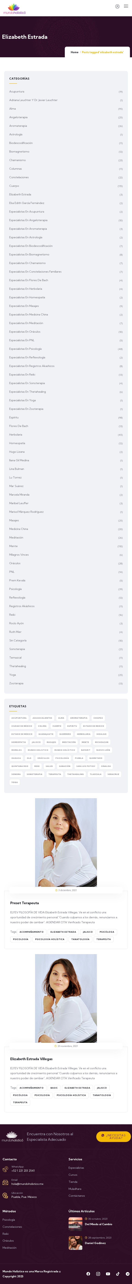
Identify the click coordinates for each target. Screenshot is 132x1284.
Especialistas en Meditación (26, 323)
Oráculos (14, 563)
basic (54, 1088)
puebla (79, 758)
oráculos (43, 758)
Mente (13, 546)
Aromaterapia (18, 125)
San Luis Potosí (85, 766)
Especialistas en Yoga (22, 400)
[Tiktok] (118, 1274)
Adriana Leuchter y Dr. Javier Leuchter (33, 100)
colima (42, 726)
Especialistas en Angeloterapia (28, 220)
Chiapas (98, 718)
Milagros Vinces (19, 554)
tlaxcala (96, 774)
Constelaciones (19, 177)
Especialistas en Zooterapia (26, 409)
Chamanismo (17, 160)
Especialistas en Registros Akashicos (31, 366)
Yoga (12, 674)
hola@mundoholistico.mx (27, 1184)
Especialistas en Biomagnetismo (29, 254)
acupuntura (19, 718)
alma (61, 718)
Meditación (16, 537)
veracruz (113, 774)
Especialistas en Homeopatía (27, 297)
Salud (49, 766)
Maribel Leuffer (19, 503)
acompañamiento (32, 932)
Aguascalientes (42, 718)
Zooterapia (16, 683)
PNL (11, 571)
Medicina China (18, 529)
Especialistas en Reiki (22, 374)
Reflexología (17, 597)
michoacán (101, 742)
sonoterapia (34, 774)
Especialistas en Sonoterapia (27, 383)
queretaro (95, 758)
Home (75, 52)
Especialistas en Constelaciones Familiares (35, 271)
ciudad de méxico (22, 726)
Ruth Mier (15, 632)
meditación (69, 742)
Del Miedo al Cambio (98, 1224)
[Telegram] (127, 1274)
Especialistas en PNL (21, 340)
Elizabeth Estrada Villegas (31, 1059)
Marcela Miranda (19, 494)
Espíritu (14, 417)
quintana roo (20, 766)
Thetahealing (17, 666)
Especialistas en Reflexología (27, 357)
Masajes (14, 520)
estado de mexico (93, 726)
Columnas (15, 168)
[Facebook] (88, 1274)
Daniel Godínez (95, 1243)
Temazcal (15, 657)
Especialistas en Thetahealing (27, 391)
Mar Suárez (16, 486)
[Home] (12, 1136)
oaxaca (16, 758)
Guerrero (65, 734)
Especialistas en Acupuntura (26, 211)
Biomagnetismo (19, 151)
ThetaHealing (75, 774)
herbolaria (84, 734)
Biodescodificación (21, 143)
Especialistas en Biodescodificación (31, 246)
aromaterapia (78, 718)
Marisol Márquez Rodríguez (26, 511)
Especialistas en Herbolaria (25, 288)
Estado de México (22, 734)
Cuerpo (14, 185)
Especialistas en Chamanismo (27, 263)
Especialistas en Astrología (25, 237)
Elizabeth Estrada (20, 194)
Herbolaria (15, 434)
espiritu (72, 726)
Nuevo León (103, 750)
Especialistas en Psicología (25, 348)
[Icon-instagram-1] (98, 1274)
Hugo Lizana (17, 451)
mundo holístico (64, 750)
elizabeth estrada (63, 932)
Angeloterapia (18, 117)
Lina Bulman (16, 469)
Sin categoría (17, 640)
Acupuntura (16, 91)
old (29, 758)
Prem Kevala (17, 580)
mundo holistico (38, 750)
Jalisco (88, 932)
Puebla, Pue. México (24, 1197)
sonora (16, 774)
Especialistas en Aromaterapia (28, 228)
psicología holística (49, 939)
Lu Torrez (15, 477)
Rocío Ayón (16, 623)
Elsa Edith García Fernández (26, 203)
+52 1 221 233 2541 (23, 1170)
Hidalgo (102, 734)
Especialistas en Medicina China (28, 314)
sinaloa (106, 766)
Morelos (17, 750)
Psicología (15, 589)
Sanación (64, 766)
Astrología (15, 134)
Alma (12, 108)
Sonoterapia (17, 649)
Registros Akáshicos (22, 606)
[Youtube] (108, 1274)
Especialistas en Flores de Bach (28, 280)
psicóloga (107, 932)
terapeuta (103, 939)
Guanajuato (45, 734)
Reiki (12, 614)
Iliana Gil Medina (19, 460)
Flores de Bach (18, 426)
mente (85, 742)
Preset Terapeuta (24, 903)
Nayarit (85, 750)
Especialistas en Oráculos (24, 331)
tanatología (80, 939)
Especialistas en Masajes (24, 306)
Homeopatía (17, 443)
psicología (20, 939)
